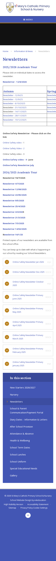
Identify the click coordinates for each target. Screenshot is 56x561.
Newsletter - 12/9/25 (13, 95)
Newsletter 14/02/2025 (15, 229)
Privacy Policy (27, 507)
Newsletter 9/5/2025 (14, 200)
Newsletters (44, 51)
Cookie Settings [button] (40, 507)
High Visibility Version (13, 504)
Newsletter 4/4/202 (13, 212)
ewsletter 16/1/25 (13, 234)
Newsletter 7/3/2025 (13, 223)
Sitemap (12, 507)
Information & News (23, 51)
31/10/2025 (20, 107)
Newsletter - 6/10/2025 (14, 103)
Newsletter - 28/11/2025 (14, 115)
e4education (40, 500)
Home (5, 51)
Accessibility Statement (37, 504)
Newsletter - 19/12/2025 (14, 119)
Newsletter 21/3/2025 (14, 217)
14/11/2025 (20, 111)
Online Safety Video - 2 (14, 148)
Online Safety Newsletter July (18, 165)
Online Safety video (12, 142)
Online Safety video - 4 (15, 159)
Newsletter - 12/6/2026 (15, 81)
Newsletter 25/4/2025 (14, 206)
